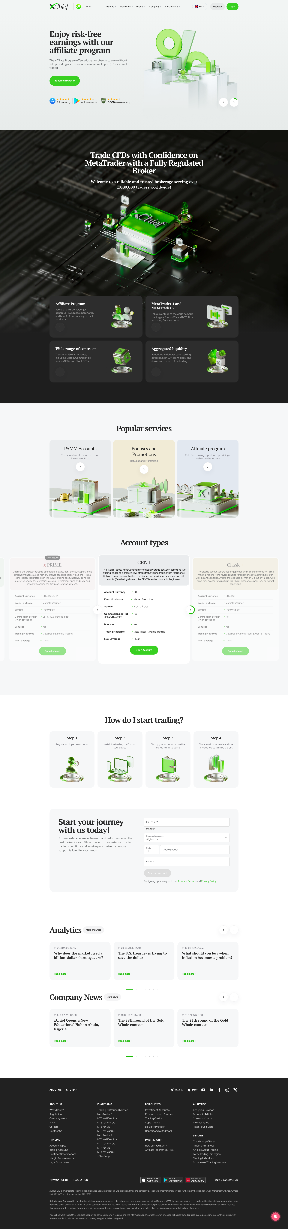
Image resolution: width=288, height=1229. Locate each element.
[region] (82, 476)
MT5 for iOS (103, 1126)
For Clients (153, 1104)
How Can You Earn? (156, 1145)
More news (112, 996)
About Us (56, 1089)
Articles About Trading (205, 1149)
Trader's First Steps (203, 1145)
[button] (129, 989)
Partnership (171, 6)
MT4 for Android (106, 1143)
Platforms (104, 1104)
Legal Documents (59, 1162)
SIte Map (71, 1089)
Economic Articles (203, 1114)
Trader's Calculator (203, 1126)
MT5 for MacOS (106, 1131)
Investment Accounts (157, 1110)
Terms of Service (187, 881)
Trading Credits (153, 1118)
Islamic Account (59, 1149)
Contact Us (56, 1131)
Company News (58, 1118)
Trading (55, 1139)
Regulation (56, 1114)
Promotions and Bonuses (159, 1114)
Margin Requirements (62, 1158)
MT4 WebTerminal (107, 1139)
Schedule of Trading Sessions (209, 1162)
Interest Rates (201, 1122)
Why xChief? (57, 1110)
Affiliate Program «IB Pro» (159, 1149)
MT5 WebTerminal (107, 1118)
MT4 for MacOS (106, 1152)
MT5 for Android (106, 1122)
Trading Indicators (203, 1158)
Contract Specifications (63, 1154)
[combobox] (187, 837)
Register (217, 6)
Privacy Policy (208, 881)
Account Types (58, 1145)
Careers (54, 1126)
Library (198, 1135)
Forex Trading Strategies (206, 1154)
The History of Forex (204, 1141)
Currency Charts (202, 1118)
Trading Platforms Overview (112, 1110)
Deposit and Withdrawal (158, 1131)
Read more (60, 80)
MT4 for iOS (103, 1147)
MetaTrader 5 (104, 1114)
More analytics (93, 929)
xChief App (103, 1156)
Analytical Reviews (203, 1110)
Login (232, 6)
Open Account (52, 647)
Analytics (200, 1104)
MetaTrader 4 (104, 1135)
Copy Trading (152, 1122)
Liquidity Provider (155, 1126)
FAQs (52, 1122)
